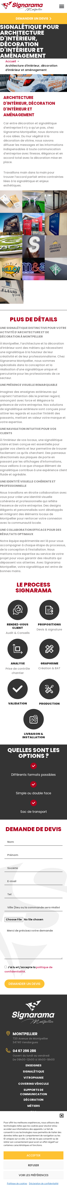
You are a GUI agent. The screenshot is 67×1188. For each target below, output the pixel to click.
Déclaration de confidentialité (43, 1183)
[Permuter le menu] (61, 6)
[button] (61, 1115)
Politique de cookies (17, 1183)
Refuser (33, 1165)
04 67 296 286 (24, 1050)
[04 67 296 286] (8, 1050)
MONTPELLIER (25, 1033)
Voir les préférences (33, 1175)
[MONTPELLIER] (8, 1033)
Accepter (33, 1155)
